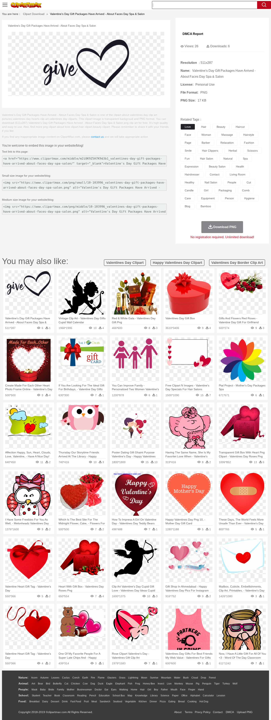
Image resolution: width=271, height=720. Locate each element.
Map (130, 695)
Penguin (206, 683)
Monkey (178, 683)
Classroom (68, 695)
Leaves (55, 677)
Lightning (133, 677)
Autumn (44, 677)
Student (36, 695)
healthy (189, 182)
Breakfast (34, 701)
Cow (85, 683)
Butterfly (57, 683)
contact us (97, 136)
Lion (169, 683)
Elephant (120, 683)
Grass (122, 677)
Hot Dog (203, 701)
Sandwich (105, 701)
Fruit (86, 701)
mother (70, 689)
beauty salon (217, 166)
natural (228, 158)
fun (187, 158)
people (232, 182)
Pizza (163, 701)
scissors (252, 150)
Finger (191, 689)
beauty (221, 126)
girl (206, 190)
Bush (186, 677)
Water (177, 677)
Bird (48, 683)
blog (187, 206)
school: (23, 695)
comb (246, 190)
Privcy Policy (202, 712)
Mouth (174, 689)
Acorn (34, 677)
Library (154, 695)
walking (123, 689)
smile (188, 150)
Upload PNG (245, 712)
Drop (203, 677)
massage (227, 134)
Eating (171, 701)
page (188, 142)
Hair (142, 689)
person (229, 198)
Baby (43, 689)
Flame (101, 677)
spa (245, 158)
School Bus (118, 695)
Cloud (194, 677)
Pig (197, 683)
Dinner (153, 701)
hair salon (206, 158)
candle (189, 190)
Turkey (226, 683)
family (60, 689)
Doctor (98, 689)
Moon (144, 677)
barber (206, 142)
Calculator (208, 695)
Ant (33, 683)
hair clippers (210, 150)
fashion (249, 142)
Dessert (55, 701)
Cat (66, 683)
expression (192, 166)
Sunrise (154, 677)
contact (214, 174)
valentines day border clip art (237, 263)
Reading (81, 695)
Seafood (117, 701)
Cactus (66, 677)
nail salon (211, 182)
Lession (221, 695)
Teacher (47, 695)
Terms (188, 712)
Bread (181, 701)
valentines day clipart (125, 263)
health (240, 166)
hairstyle (248, 134)
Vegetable (130, 701)
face (188, 134)
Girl (149, 689)
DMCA (230, 712)
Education (104, 695)
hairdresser (192, 174)
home (134, 689)
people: (23, 689)
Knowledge (141, 695)
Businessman (84, 689)
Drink (65, 701)
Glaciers (111, 677)
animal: (23, 683)
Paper (175, 695)
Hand (201, 689)
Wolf (235, 683)
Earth (85, 677)
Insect (161, 683)
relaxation (227, 142)
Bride (51, 689)
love (188, 126)
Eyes (113, 689)
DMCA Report (193, 34)
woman (206, 134)
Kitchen (143, 701)
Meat (94, 701)
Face (182, 689)
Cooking (192, 701)
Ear (106, 689)
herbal (233, 150)
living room (237, 174)
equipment (208, 198)
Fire (93, 677)
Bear (40, 683)
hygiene (249, 198)
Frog (137, 683)
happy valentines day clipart (177, 263)
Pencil (92, 695)
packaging (225, 190)
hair (203, 126)
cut (249, 182)
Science (164, 695)
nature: (23, 677)
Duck (100, 683)
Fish (130, 683)
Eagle (109, 683)
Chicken (75, 683)
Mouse (189, 683)
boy (156, 689)
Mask (34, 689)
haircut (240, 126)
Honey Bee (149, 683)
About (178, 712)
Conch (76, 677)
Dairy (45, 701)
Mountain (166, 677)
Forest (212, 677)
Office (184, 695)
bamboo (206, 206)
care (188, 198)
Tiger (217, 683)
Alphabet (195, 695)
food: (22, 701)
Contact (218, 712)
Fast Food (75, 701)
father (164, 689)
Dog (92, 683)
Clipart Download (33, 13)
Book (57, 695)
